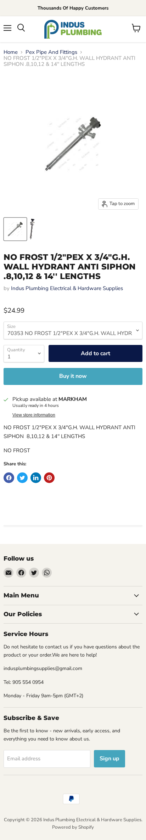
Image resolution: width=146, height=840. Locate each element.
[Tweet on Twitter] (22, 477)
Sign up (109, 758)
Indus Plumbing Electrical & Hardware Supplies (67, 288)
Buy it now (73, 376)
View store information (33, 415)
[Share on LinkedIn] (35, 477)
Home (11, 52)
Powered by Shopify (73, 827)
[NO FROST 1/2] (15, 229)
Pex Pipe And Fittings (51, 52)
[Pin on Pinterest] (49, 477)
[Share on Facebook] (9, 477)
